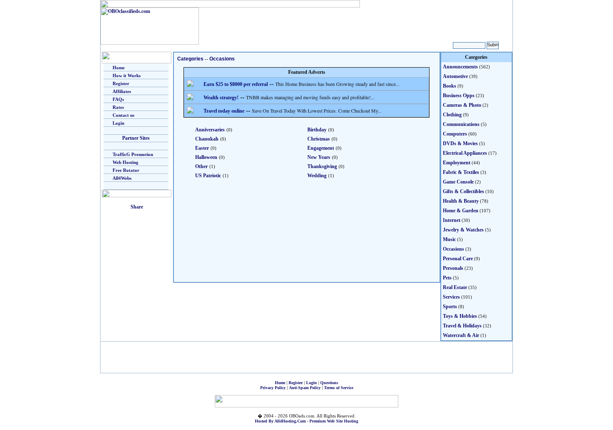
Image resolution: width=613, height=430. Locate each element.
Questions (329, 382)
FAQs (118, 99)
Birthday (317, 130)
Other (201, 166)
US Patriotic (208, 176)
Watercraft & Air (461, 335)
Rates (118, 107)
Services (451, 297)
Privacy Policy (273, 387)
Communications (461, 124)
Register (121, 83)
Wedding (317, 176)
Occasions (222, 59)
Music (449, 239)
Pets (447, 278)
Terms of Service (338, 387)
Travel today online (223, 111)
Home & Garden (460, 211)
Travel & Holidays (462, 326)
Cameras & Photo (462, 105)
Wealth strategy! (221, 98)
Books (449, 86)
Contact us (123, 115)
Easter (202, 148)
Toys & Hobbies (460, 316)
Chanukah (207, 139)
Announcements (460, 67)
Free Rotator (126, 170)
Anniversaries (210, 130)
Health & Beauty (461, 201)
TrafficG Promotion (133, 154)
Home (119, 67)
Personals (453, 268)
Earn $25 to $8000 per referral (235, 84)
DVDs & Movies (460, 143)
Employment (456, 163)
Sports (450, 306)
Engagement (320, 148)
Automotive (455, 76)
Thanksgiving (322, 166)
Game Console (458, 182)
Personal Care (458, 259)
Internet (451, 220)
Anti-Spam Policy (305, 387)
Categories (190, 59)
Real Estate (455, 287)
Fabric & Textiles (461, 172)
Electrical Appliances (465, 153)
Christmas (318, 139)
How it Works (127, 75)
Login (118, 123)
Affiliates (122, 91)
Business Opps (459, 95)
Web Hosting (125, 162)
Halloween (206, 157)
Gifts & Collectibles (463, 191)
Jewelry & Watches (463, 230)
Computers (455, 134)
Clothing (452, 115)
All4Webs (122, 178)
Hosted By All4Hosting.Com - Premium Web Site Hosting (306, 421)
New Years (318, 157)
